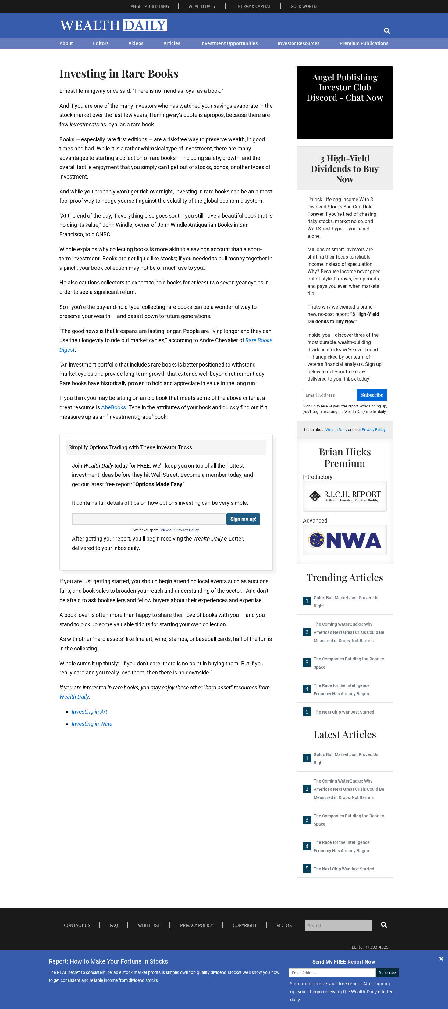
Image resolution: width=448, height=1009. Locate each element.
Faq (114, 925)
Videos (136, 43)
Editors (100, 43)
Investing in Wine (92, 724)
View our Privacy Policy (180, 530)
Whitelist (149, 925)
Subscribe (372, 395)
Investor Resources (298, 43)
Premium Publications (364, 43)
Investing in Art (89, 711)
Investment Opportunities (229, 43)
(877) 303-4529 (374, 947)
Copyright (245, 925)
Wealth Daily (74, 696)
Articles (172, 43)
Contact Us (77, 925)
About (66, 43)
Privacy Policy (374, 429)
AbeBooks (113, 407)
